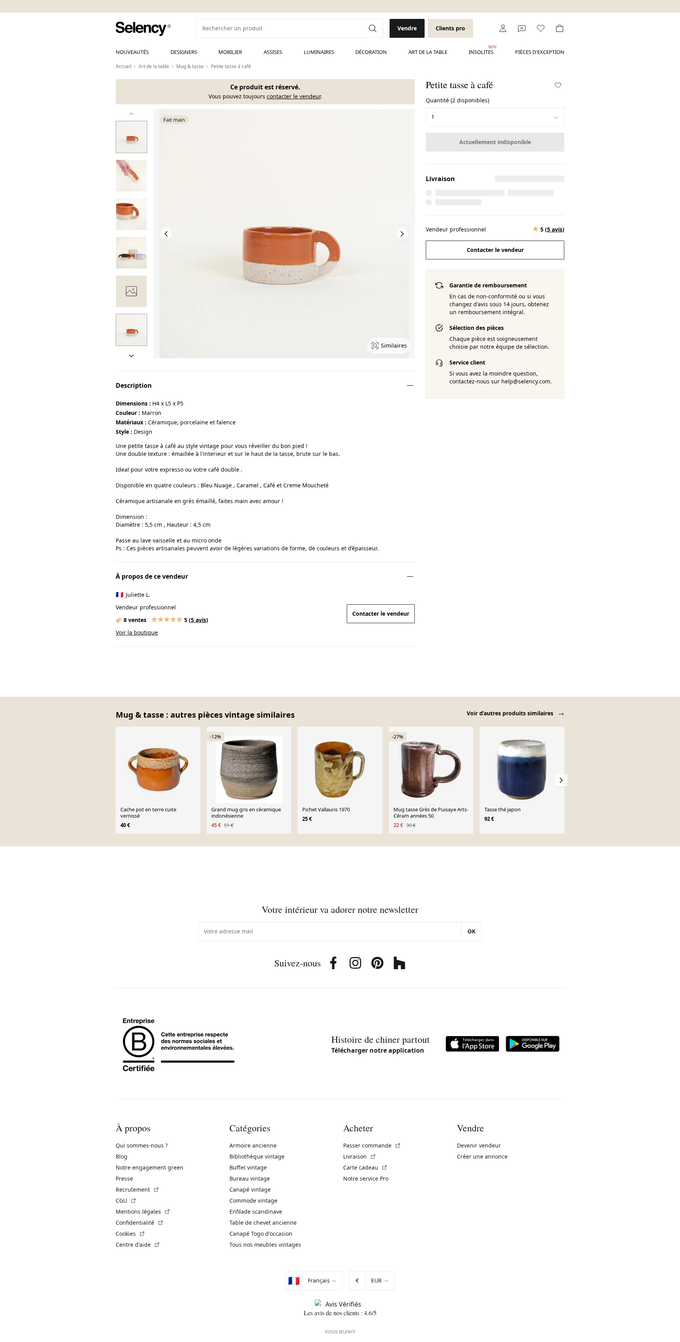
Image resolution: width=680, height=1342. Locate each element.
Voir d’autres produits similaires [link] (511, 713)
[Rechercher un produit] (373, 28)
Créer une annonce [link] (482, 1156)
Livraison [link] (359, 1156)
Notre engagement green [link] (149, 1167)
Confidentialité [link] (140, 1222)
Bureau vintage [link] (249, 1178)
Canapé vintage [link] (250, 1189)
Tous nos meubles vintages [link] (265, 1244)
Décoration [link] (371, 52)
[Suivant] (131, 356)
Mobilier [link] (230, 52)
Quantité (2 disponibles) (457, 100)
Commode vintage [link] (253, 1200)
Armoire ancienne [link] (253, 1145)
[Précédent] (131, 113)
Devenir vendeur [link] (479, 1145)
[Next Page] (402, 234)
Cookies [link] (130, 1233)
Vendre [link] (407, 28)
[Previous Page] (166, 234)
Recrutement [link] (137, 1189)
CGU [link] (126, 1200)
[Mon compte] (503, 28)
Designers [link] (183, 52)
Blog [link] (122, 1156)
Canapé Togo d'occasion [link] (260, 1233)
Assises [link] (273, 52)
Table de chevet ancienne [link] (263, 1222)
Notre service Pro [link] (365, 1178)
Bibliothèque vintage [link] (257, 1156)
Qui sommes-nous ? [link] (142, 1145)
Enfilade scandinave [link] (255, 1211)
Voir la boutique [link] (137, 632)
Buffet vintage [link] (248, 1167)
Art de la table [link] (427, 52)
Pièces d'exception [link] (539, 52)
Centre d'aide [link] (138, 1244)
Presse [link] (124, 1178)
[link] (143, 29)
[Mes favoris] (540, 28)
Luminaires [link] (319, 52)
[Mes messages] (522, 28)
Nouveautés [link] (132, 52)
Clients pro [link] (450, 28)
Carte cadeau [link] (365, 1167)
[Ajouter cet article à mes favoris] (558, 85)
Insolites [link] (481, 50)
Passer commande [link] (372, 1145)
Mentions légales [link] (143, 1211)
